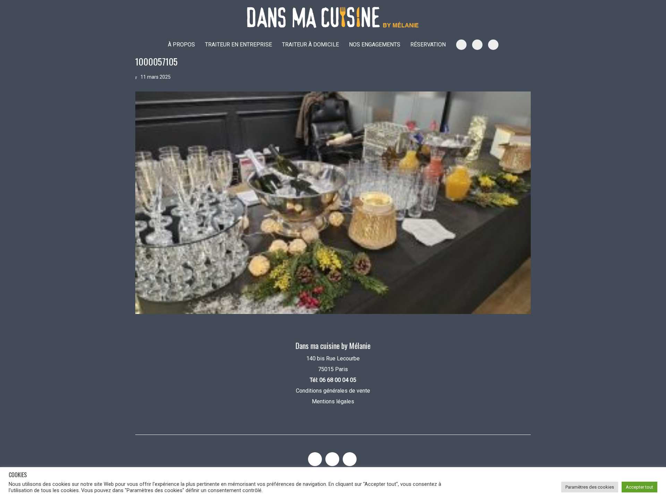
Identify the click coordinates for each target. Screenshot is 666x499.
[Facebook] (350, 459)
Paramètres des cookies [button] (589, 487)
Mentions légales (333, 401)
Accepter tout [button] (639, 487)
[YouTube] (332, 459)
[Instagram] (315, 459)
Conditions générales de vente (333, 390)
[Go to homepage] (333, 17)
